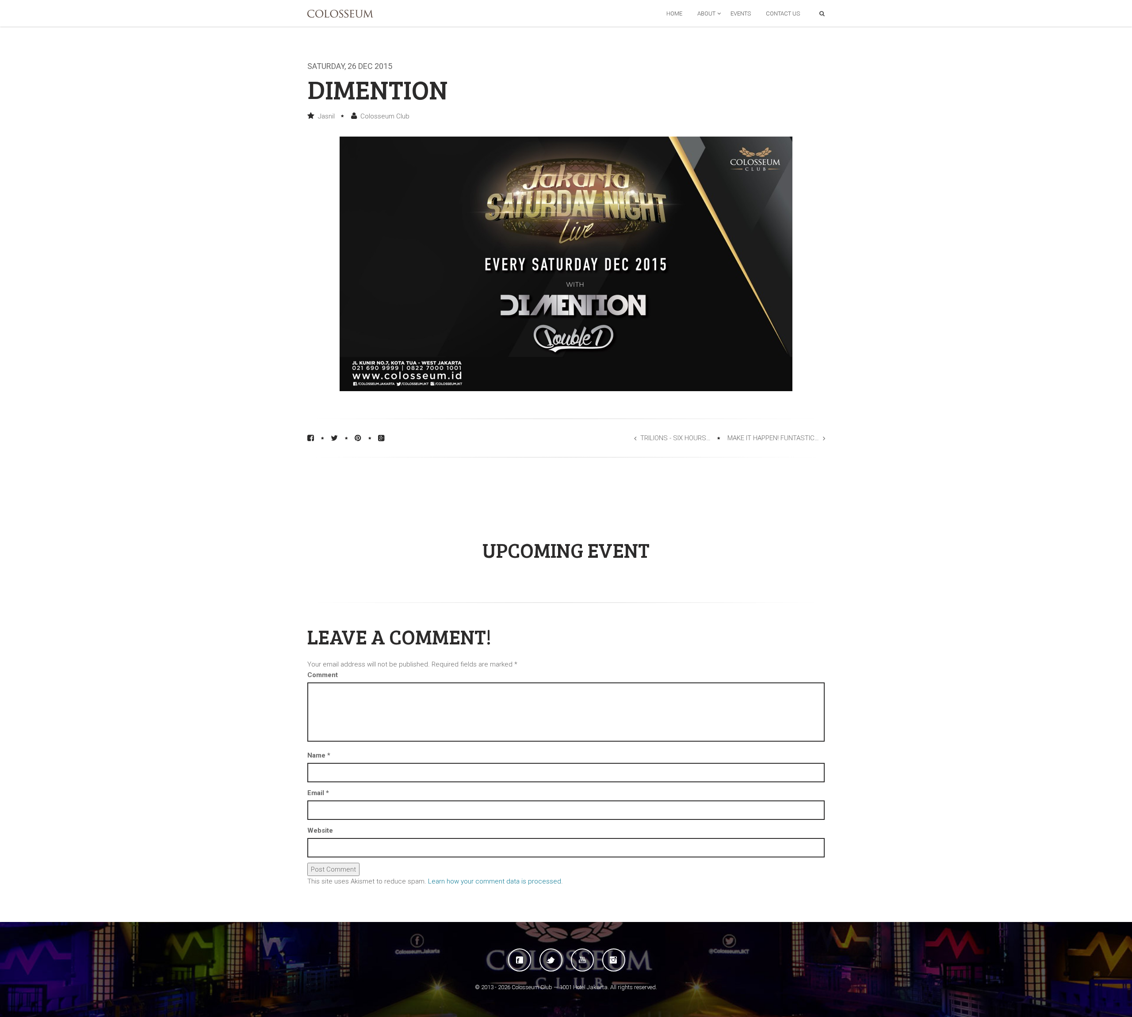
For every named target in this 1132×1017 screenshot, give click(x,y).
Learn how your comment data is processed (494, 881)
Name (318, 755)
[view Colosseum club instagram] (613, 959)
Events (740, 13)
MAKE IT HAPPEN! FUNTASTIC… (773, 438)
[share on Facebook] (310, 438)
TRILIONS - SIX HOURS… (675, 438)
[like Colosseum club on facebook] (519, 959)
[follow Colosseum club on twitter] (550, 959)
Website (320, 830)
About (706, 13)
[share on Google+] (381, 438)
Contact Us (783, 13)
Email (318, 793)
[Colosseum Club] (340, 14)
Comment (322, 675)
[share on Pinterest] (358, 438)
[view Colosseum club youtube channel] (582, 959)
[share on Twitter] (334, 438)
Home (674, 13)
